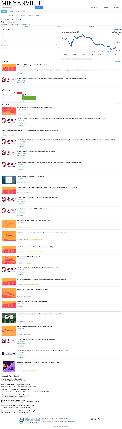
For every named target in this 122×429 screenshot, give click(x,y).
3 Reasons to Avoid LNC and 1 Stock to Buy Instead (32, 301)
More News (117, 61)
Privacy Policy (62, 421)
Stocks (11, 11)
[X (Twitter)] (92, 421)
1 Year (82, 58)
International (30, 15)
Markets (4, 11)
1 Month (72, 58)
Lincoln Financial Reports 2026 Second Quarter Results (33, 209)
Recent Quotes (93, 7)
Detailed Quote (117, 29)
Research (91, 26)
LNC (18, 19)
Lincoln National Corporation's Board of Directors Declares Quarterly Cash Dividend (42, 350)
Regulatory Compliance (33, 370)
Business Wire (21, 84)
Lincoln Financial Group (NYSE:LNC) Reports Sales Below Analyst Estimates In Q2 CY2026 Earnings (47, 187)
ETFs (17, 11)
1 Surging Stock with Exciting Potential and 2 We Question (34, 107)
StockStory (20, 73)
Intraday (63, 58)
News (17, 15)
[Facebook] (95, 421)
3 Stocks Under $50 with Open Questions (29, 257)
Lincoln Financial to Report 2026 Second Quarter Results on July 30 (37, 267)
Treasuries (38, 15)
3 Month (77, 58)
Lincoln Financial (22, 82)
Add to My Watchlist (26, 24)
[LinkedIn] (98, 421)
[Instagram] (101, 421)
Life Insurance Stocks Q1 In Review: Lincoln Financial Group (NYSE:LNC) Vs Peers (41, 279)
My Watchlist (105, 7)
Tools (23, 11)
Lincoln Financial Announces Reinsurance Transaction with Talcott (37, 197)
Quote (26, 26)
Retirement (29, 192)
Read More (117, 104)
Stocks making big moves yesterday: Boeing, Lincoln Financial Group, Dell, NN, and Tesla (43, 232)
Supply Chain (40, 239)
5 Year (90, 58)
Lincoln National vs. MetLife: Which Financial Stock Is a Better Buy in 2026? (40, 314)
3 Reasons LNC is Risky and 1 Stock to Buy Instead (32, 65)
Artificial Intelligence (30, 284)
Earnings (28, 182)
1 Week (68, 58)
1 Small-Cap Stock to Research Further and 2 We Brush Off (34, 220)
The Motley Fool (21, 321)
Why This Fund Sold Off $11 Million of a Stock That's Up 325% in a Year (39, 362)
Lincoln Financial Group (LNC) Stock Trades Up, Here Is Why (35, 247)
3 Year (86, 58)
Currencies (23, 15)
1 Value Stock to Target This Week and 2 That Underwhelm (34, 326)
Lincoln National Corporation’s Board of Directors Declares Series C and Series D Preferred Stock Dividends (49, 162)
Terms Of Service (70, 421)
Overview (11, 15)
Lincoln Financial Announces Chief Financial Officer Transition (36, 151)
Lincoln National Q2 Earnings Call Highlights (31, 176)
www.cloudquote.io (65, 418)
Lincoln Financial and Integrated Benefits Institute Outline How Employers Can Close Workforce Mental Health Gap (51, 78)
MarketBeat (21, 182)
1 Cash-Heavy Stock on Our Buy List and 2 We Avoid (32, 289)
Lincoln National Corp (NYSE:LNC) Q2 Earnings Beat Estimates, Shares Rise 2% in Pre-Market (30, 130)
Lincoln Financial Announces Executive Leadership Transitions (36, 339)
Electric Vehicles (30, 239)
